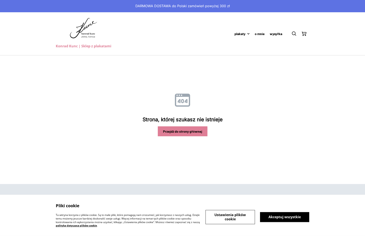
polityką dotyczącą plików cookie (76, 225)
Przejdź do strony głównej (182, 131)
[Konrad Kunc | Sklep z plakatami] (83, 29)
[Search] (294, 33)
